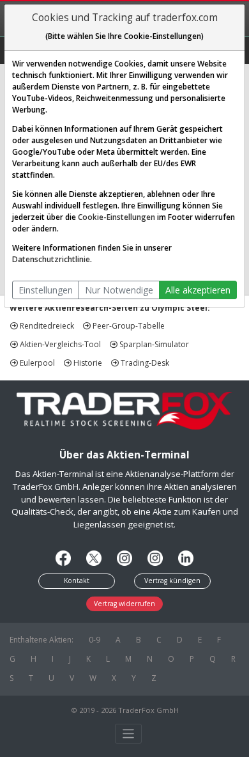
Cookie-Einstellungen (116, 217)
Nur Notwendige (119, 290)
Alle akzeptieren (197, 290)
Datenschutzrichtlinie (51, 259)
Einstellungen (46, 290)
